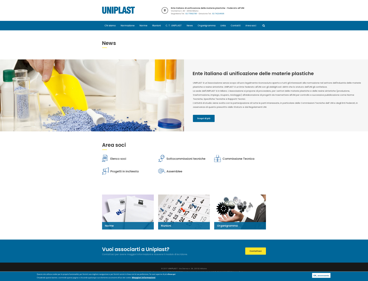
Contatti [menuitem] (235, 25)
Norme (109, 225)
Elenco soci (118, 159)
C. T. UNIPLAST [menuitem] (174, 25)
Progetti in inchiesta (124, 171)
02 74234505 (218, 13)
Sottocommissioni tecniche (185, 159)
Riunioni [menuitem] (156, 25)
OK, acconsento (321, 275)
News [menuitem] (190, 25)
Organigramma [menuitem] (206, 25)
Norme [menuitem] (143, 25)
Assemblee (174, 171)
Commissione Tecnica (238, 159)
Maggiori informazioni (143, 277)
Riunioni (166, 225)
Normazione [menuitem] (128, 25)
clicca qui (171, 274)
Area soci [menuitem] (250, 25)
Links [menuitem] (223, 25)
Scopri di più (203, 118)
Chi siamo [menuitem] (110, 25)
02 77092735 (191, 13)
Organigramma (227, 225)
